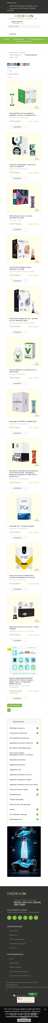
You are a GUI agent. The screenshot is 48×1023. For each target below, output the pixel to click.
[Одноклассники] (11, 64)
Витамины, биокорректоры (19, 117)
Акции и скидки (15, 967)
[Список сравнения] (40, 34)
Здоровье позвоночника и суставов (21, 271)
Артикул (22, 52)
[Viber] (24, 64)
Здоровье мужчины (17, 765)
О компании (13, 931)
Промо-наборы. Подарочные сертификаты (19, 686)
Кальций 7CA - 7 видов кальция (21, 526)
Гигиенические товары (19, 789)
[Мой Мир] (15, 64)
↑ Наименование (30, 55)
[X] (18, 64)
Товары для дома (16, 799)
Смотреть (24, 872)
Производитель (15, 55)
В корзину (17, 127)
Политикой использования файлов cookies (22, 1016)
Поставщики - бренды (18, 814)
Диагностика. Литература (20, 804)
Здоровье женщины (18, 760)
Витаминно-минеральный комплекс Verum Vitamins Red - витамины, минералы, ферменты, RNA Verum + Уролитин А (23, 473)
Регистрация (14, 963)
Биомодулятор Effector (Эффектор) (22, 421)
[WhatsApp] (28, 64)
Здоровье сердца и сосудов (20, 779)
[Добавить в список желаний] (37, 84)
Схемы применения (16, 939)
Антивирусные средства (19, 738)
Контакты (13, 948)
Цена (11, 57)
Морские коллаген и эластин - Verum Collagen (24, 628)
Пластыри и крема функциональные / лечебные (21, 754)
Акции (12, 809)
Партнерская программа (18, 971)
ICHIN (23, 17)
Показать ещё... (14, 705)
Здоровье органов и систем (20, 775)
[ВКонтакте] (8, 64)
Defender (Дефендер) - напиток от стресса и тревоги (22, 165)
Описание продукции (17, 943)
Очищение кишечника (17, 374)
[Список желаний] (35, 34)
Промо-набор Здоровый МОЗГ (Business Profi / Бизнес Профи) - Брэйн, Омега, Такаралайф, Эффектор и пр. (21, 681)
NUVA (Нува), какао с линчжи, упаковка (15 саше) (21, 217)
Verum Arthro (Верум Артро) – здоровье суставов (20, 268)
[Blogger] (21, 64)
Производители (16, 819)
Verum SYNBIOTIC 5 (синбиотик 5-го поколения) (23, 371)
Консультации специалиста (19, 976)
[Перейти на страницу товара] (24, 95)
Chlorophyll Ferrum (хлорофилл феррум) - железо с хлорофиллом (22, 114)
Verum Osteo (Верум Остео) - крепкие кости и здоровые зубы (23, 319)
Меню (12, 34)
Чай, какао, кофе (15, 220)
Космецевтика (15, 794)
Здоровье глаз (15, 770)
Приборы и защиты (17, 728)
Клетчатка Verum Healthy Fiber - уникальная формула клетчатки (22, 576)
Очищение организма (18, 733)
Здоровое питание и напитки (21, 743)
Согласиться (24, 1020)
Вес (17, 57)
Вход (11, 958)
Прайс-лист (13, 935)
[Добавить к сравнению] (26, 127)
